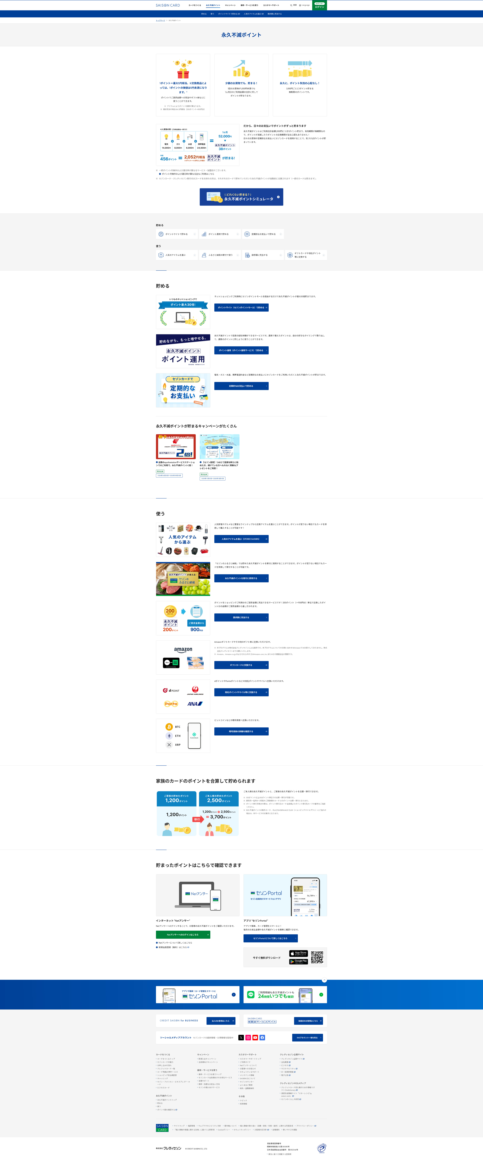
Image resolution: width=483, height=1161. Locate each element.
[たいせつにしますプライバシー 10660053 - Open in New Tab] (321, 1153)
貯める (204, 14)
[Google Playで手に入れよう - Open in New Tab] (298, 962)
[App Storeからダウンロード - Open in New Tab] (298, 953)
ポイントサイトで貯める (228, 14)
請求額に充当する (275, 14)
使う (212, 14)
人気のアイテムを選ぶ (252, 14)
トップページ (160, 20)
